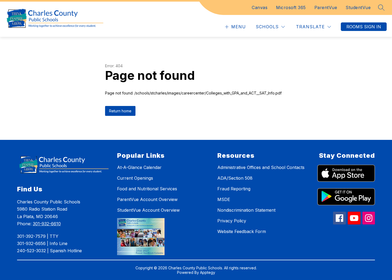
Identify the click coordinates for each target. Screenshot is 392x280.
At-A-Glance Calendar (139, 167)
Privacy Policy (231, 220)
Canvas (259, 7)
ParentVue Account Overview (147, 199)
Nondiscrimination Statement (246, 210)
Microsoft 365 (291, 7)
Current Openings (135, 178)
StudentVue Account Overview (148, 210)
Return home (120, 111)
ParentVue (325, 7)
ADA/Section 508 (235, 178)
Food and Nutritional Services (147, 188)
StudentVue (358, 7)
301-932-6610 (47, 223)
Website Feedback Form (241, 231)
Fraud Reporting (233, 188)
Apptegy (207, 272)
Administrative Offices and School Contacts (261, 167)
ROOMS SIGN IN (363, 26)
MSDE (223, 199)
